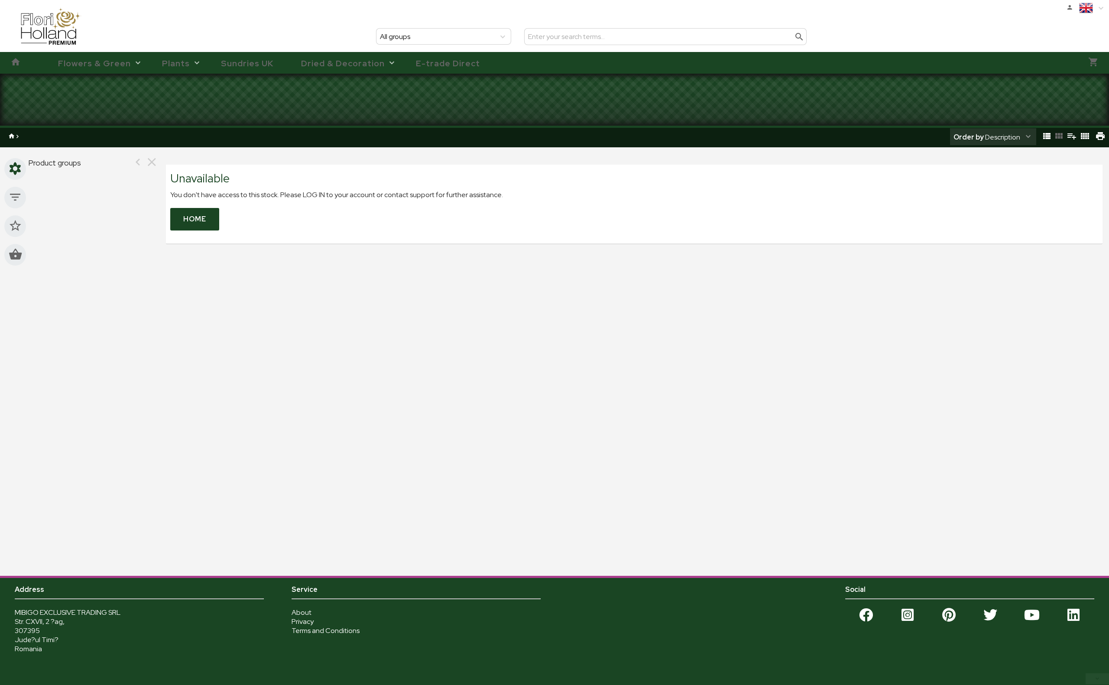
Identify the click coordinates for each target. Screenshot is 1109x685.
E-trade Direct (448, 63)
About (301, 612)
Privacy (303, 621)
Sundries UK (247, 63)
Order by (968, 137)
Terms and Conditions (326, 630)
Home (194, 219)
